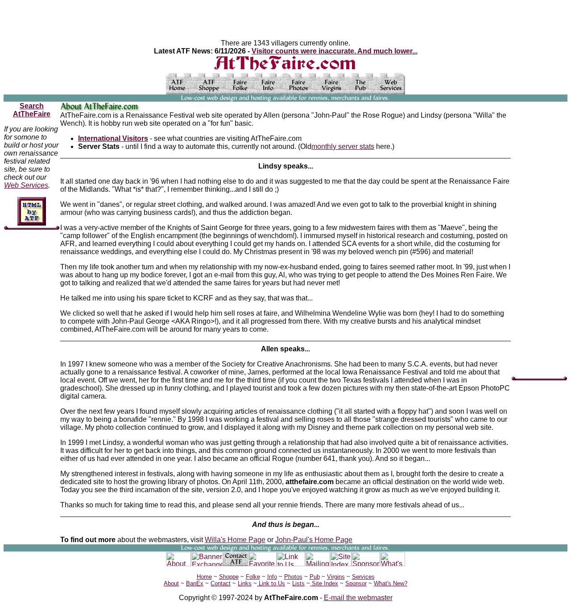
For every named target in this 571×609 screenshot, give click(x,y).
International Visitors (113, 138)
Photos (293, 576)
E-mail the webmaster (358, 597)
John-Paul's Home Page (313, 539)
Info (272, 576)
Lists (298, 583)
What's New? (390, 583)
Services (363, 576)
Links (245, 583)
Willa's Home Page (235, 539)
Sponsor (356, 583)
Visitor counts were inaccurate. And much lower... (335, 51)
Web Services (26, 185)
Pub (315, 576)
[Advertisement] (538, 236)
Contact (221, 583)
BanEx (194, 583)
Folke (253, 576)
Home (204, 576)
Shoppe (229, 576)
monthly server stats (342, 146)
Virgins (336, 576)
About (171, 583)
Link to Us (271, 583)
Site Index (324, 583)
